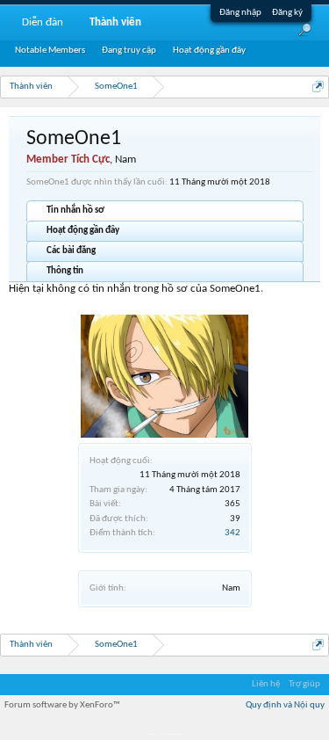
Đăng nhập (240, 13)
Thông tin (64, 271)
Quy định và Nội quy (285, 705)
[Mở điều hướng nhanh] (318, 86)
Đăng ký (287, 13)
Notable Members (50, 50)
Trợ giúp (304, 684)
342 (232, 533)
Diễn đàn (42, 22)
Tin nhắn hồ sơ (75, 210)
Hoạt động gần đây (82, 231)
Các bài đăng (71, 251)
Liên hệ (266, 684)
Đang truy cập (129, 50)
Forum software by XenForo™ (62, 705)
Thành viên (115, 22)
